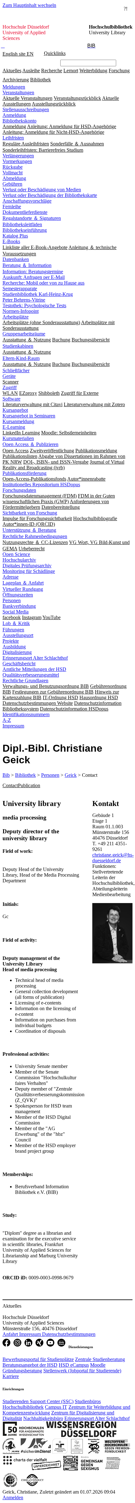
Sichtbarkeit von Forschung (30, 512)
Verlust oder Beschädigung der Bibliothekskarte (50, 195)
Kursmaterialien (18, 438)
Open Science (16, 554)
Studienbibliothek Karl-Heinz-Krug (38, 294)
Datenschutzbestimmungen (68, 1334)
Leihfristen (13, 137)
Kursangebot (15, 410)
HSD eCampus (74, 1365)
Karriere (11, 1376)
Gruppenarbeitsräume (24, 333)
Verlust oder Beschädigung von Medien (42, 189)
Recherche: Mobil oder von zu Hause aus (43, 283)
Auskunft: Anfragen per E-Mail (34, 277)
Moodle (97, 1365)
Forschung (119, 70)
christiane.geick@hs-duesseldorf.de (113, 857)
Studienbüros (88, 1401)
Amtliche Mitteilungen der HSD (34, 669)
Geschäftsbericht (19, 663)
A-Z (7, 720)
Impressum (13, 725)
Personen (12, 600)
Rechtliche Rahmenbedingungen (35, 536)
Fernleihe (12, 206)
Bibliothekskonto (19, 120)
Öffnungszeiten (18, 594)
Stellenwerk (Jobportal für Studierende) (82, 1370)
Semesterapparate (20, 288)
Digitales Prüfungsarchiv (27, 565)
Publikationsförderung (24, 473)
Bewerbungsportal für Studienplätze (38, 1359)
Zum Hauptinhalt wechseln (29, 5)
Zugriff (10, 387)
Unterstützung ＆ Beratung (29, 530)
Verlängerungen (18, 155)
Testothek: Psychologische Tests (34, 305)
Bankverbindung (19, 606)
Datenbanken (16, 259)
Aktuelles (12, 70)
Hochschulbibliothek (23, 1407)
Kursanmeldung (18, 421)
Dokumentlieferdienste (25, 212)
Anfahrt (11, 1334)
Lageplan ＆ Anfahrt (23, 582)
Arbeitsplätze (16, 316)
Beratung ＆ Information (27, 265)
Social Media (16, 611)
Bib (6, 775)
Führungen (13, 629)
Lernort (70, 70)
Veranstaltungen (18, 92)
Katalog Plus (15, 235)
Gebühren (12, 184)
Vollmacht (13, 172)
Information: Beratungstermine (33, 271)
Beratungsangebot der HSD (30, 1365)
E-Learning (14, 427)
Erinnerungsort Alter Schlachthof (35, 658)
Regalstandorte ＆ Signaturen (32, 218)
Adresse (11, 577)
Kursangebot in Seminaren (29, 415)
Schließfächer (16, 370)
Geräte (9, 376)
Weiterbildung (93, 70)
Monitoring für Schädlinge (29, 571)
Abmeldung (14, 178)
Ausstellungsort (18, 635)
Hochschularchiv (19, 560)
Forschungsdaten (19, 490)
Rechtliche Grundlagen (25, 680)
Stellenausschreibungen (26, 109)
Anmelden (13, 1497)
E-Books (11, 241)
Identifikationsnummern (26, 714)
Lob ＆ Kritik (16, 623)
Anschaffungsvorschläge (27, 201)
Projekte (11, 641)
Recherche (51, 70)
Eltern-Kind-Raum (21, 358)
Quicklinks (55, 53)
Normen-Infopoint (21, 311)
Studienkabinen (18, 346)
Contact (10, 785)
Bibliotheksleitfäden (22, 224)
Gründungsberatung (22, 1370)
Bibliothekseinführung (25, 230)
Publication (29, 785)
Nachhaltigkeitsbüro (43, 1418)
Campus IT (56, 1407)
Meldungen (14, 87)
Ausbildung (14, 646)
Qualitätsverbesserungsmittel (31, 675)
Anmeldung (14, 115)
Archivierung (16, 79)
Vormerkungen (17, 161)
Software (11, 398)
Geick (71, 775)
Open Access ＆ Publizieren (30, 444)
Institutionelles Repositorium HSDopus (41, 484)
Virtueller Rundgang (23, 589)
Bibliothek (40, 79)
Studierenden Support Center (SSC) (38, 1401)
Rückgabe (13, 167)
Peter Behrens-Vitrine (24, 299)
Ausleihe (31, 70)
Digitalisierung (17, 652)
